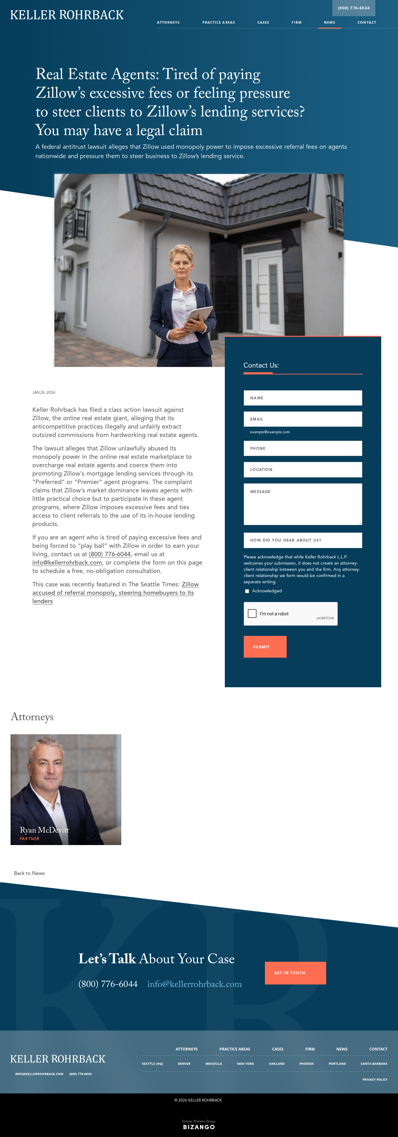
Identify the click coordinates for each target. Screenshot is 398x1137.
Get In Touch (289, 972)
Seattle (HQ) (152, 1063)
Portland (337, 1063)
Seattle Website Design (199, 1121)
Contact (367, 22)
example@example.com (270, 432)
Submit (261, 647)
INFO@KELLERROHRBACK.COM (39, 1073)
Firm (296, 22)
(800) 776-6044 (354, 8)
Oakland (277, 1063)
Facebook (97, 1074)
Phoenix (306, 1063)
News (329, 22)
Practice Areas (218, 22)
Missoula (214, 1063)
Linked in (102, 1074)
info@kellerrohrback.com (67, 562)
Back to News (29, 873)
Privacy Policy (375, 1079)
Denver (184, 1063)
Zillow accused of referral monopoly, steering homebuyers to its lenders (115, 592)
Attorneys (168, 22)
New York (245, 1063)
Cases (263, 22)
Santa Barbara (374, 1063)
